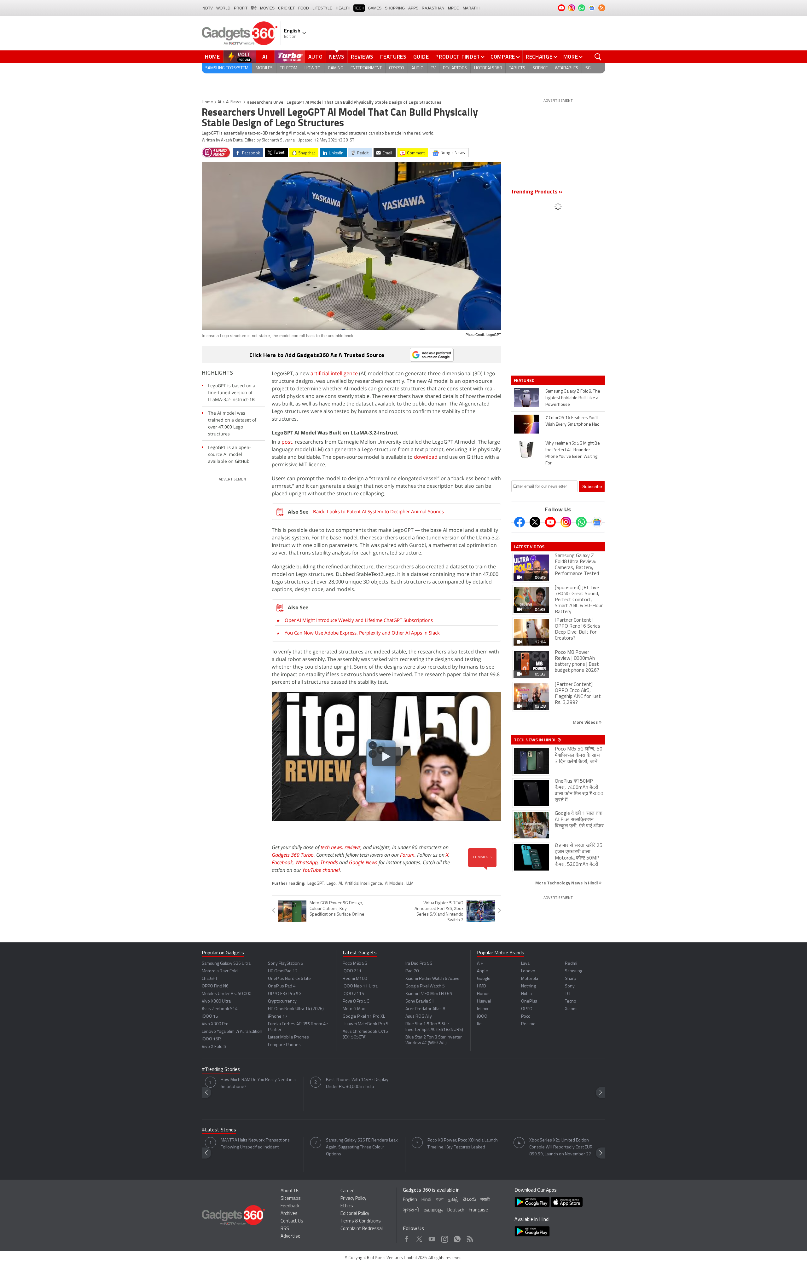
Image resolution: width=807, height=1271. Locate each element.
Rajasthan (433, 8)
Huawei (484, 1001)
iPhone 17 (277, 1016)
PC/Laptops (455, 68)
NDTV (207, 8)
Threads (329, 862)
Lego (331, 883)
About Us (290, 1191)
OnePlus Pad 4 (282, 986)
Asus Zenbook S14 (220, 1009)
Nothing (528, 986)
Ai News (233, 102)
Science (540, 68)
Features (393, 57)
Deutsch (455, 1210)
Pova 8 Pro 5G (356, 1001)
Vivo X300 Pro (215, 1024)
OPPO (526, 1009)
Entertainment (366, 68)
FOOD (303, 8)
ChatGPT (210, 978)
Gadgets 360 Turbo (293, 854)
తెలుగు (469, 1199)
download (426, 456)
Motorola (529, 978)
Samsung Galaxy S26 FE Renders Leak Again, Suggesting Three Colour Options (362, 1147)
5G (588, 68)
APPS (413, 8)
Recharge (539, 57)
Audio (417, 68)
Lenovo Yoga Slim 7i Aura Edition (232, 1031)
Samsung (573, 971)
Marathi (471, 8)
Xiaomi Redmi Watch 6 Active (432, 978)
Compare (503, 57)
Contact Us (292, 1221)
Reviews (362, 57)
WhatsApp (306, 862)
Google (484, 978)
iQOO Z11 (352, 971)
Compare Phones (284, 1045)
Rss (469, 1237)
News (336, 57)
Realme (528, 1024)
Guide (421, 57)
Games (374, 8)
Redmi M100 (355, 978)
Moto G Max (354, 1009)
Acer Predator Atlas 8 (425, 1009)
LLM (410, 883)
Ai (219, 102)
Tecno (570, 1001)
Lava (525, 963)
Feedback (290, 1206)
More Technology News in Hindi (567, 882)
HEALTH (343, 8)
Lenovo (528, 971)
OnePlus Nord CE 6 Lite (289, 978)
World (223, 8)
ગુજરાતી (411, 1210)
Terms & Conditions (360, 1221)
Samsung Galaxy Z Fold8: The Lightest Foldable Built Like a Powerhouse (572, 398)
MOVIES (267, 8)
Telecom (288, 68)
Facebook (282, 862)
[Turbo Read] (216, 152)
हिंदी (254, 8)
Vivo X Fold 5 (214, 1046)
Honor (483, 994)
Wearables (566, 68)
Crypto (396, 68)
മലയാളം (433, 1210)
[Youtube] (550, 522)
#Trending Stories (221, 1069)
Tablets (517, 68)
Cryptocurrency (282, 1001)
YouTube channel (321, 869)
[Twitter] (535, 522)
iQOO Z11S (353, 994)
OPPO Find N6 (215, 986)
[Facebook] (519, 522)
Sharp (570, 978)
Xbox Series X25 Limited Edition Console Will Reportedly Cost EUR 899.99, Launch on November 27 (561, 1147)
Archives (289, 1213)
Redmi (571, 963)
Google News (363, 862)
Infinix (482, 1009)
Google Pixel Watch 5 (425, 986)
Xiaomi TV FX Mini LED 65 (428, 994)
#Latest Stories (219, 1130)
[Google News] (596, 522)
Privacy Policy (353, 1198)
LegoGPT (315, 883)
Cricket (286, 8)
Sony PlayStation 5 (285, 963)
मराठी (485, 1200)
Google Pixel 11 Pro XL (364, 1016)
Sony (570, 986)
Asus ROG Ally (418, 1016)
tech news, (333, 847)
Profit (240, 8)
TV (433, 68)
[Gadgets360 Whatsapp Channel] (581, 522)
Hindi (426, 1200)
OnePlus (529, 1001)
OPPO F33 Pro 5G (284, 994)
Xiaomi (571, 1009)
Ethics (346, 1206)
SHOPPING (395, 8)
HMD (481, 986)
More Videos (586, 722)
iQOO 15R (211, 1039)
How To (313, 68)
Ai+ (480, 963)
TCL (568, 994)
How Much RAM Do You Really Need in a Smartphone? (258, 1083)
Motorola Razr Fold (220, 971)
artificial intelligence (334, 373)
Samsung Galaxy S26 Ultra (226, 963)
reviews (353, 847)
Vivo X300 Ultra (216, 1001)
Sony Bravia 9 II (419, 1001)
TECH (359, 8)
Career (347, 1191)
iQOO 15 (210, 1016)
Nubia (526, 994)
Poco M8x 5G (355, 963)
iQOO (482, 1016)
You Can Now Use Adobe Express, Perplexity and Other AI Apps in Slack (362, 633)
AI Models (394, 883)
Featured (525, 380)
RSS (285, 1229)
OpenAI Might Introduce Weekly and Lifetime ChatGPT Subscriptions (359, 620)
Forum (407, 854)
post (287, 441)
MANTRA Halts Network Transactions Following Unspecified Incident (255, 1144)
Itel (480, 1024)
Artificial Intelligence (363, 883)
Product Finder (457, 57)
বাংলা (440, 1200)
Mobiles (264, 68)
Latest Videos (529, 546)
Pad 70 (412, 971)
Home (212, 57)
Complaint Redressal (361, 1229)
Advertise (290, 1236)
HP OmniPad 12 (283, 971)
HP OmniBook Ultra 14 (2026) (296, 1009)
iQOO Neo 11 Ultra (360, 986)
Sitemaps (291, 1198)
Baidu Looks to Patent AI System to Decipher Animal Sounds (378, 511)
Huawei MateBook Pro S (365, 1024)
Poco (526, 1016)
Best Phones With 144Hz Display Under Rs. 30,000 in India (357, 1083)
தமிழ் (453, 1200)
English (410, 1200)
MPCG (453, 8)
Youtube (432, 1237)
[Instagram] (565, 522)
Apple (482, 971)
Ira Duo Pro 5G (419, 963)
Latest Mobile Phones (288, 1037)
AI (265, 57)
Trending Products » (536, 192)
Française (478, 1210)
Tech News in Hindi (535, 740)
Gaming (335, 68)
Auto (315, 57)
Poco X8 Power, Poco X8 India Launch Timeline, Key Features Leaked (462, 1144)
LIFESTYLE (322, 8)
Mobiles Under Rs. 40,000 (226, 994)
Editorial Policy (354, 1213)
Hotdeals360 (488, 68)
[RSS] (601, 7)
